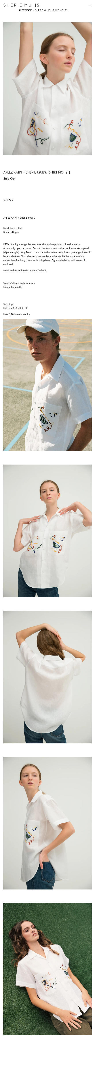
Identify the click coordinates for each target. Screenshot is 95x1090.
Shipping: (8, 304)
